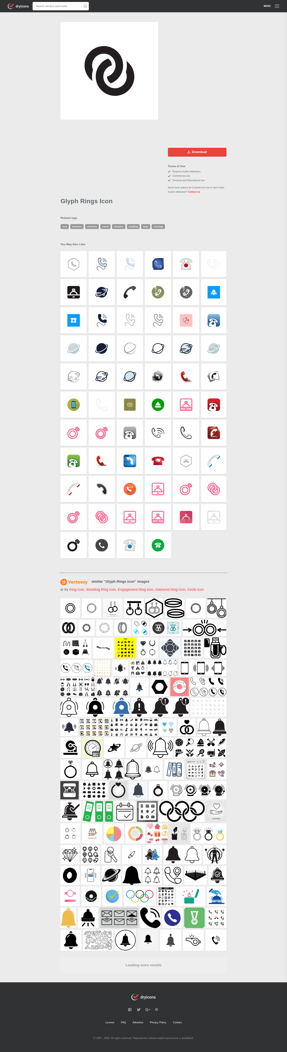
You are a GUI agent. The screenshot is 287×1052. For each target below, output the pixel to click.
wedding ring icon (101, 589)
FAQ (123, 1022)
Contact (177, 1022)
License (109, 1022)
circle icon (195, 589)
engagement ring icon (135, 589)
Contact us (194, 192)
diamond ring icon (170, 589)
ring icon (76, 589)
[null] (70, 608)
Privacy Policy (158, 1022)
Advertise (138, 1022)
